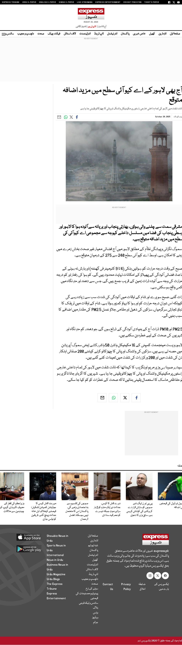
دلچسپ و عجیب (25, 34)
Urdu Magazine (56, 574)
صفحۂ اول (175, 34)
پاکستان (125, 34)
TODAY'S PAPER (151, 2)
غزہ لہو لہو (93, 545)
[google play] (27, 548)
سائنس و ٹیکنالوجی (88, 603)
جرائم (95, 622)
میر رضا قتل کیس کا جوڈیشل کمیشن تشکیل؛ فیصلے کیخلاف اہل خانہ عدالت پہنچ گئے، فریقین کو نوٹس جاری (43, 511)
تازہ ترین (162, 34)
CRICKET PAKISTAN (132, 2)
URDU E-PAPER (29, 2)
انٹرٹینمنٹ (85, 34)
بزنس (95, 613)
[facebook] (136, 397)
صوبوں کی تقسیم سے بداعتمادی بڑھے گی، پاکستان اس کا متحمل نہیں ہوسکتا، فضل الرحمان (76, 511)
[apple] (27, 537)
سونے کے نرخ (92, 589)
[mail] (102, 397)
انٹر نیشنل (112, 34)
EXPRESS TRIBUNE (11, 2)
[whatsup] (113, 397)
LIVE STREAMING (85, 2)
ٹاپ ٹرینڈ (99, 34)
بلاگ (95, 608)
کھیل (152, 34)
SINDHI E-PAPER (66, 2)
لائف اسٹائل (70, 34)
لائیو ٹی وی (92, 26)
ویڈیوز (95, 617)
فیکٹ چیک (54, 34)
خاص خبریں (139, 34)
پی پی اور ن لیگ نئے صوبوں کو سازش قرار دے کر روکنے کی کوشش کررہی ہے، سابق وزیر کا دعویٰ (139, 509)
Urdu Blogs (53, 579)
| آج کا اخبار (101, 26)
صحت (41, 34)
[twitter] (124, 397)
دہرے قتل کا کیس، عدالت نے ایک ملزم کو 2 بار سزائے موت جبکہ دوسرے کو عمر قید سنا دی (107, 509)
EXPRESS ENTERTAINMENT (108, 2)
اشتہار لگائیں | (81, 26)
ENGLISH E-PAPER (47, 2)
